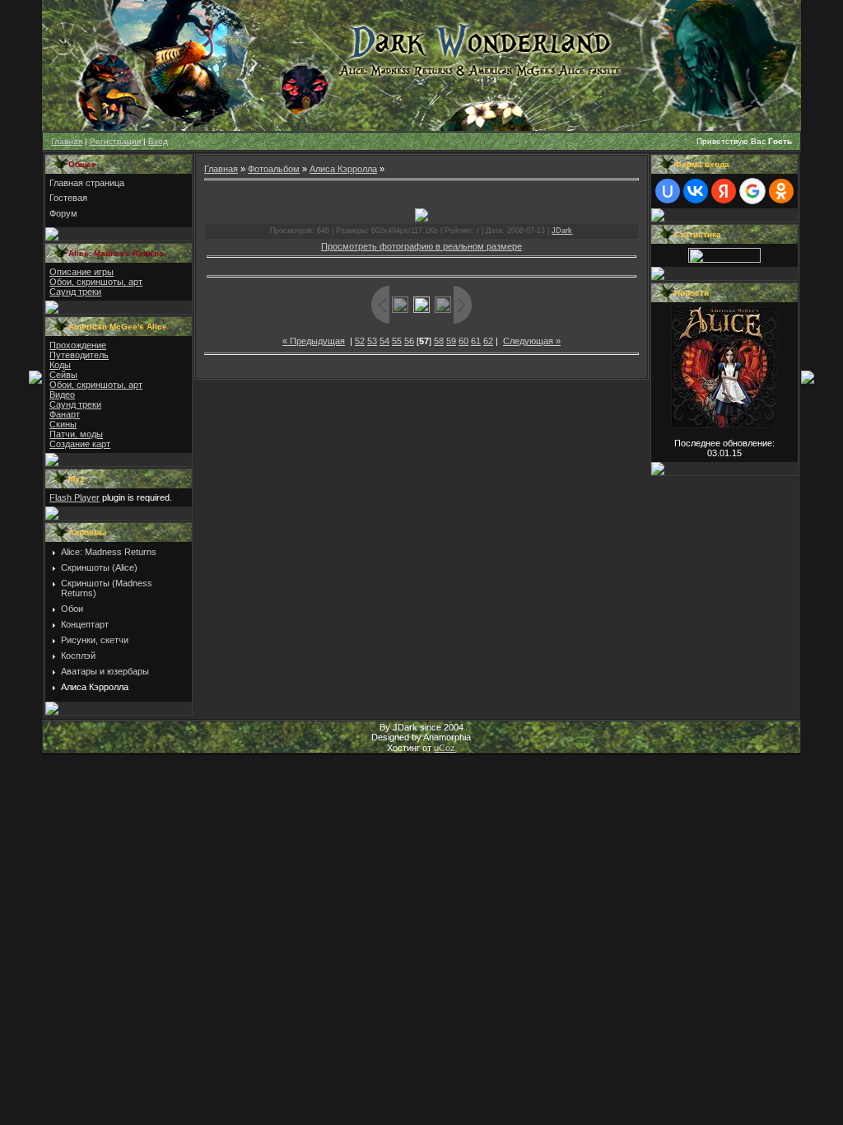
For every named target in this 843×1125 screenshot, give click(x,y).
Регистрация (115, 141)
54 (384, 341)
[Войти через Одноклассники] (781, 191)
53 (372, 341)
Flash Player (74, 497)
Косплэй (78, 656)
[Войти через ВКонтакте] (695, 191)
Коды (60, 365)
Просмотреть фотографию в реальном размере (421, 246)
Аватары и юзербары (105, 671)
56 (409, 341)
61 (476, 341)
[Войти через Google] (752, 191)
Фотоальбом (274, 169)
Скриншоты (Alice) (99, 567)
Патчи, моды (76, 434)
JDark (562, 230)
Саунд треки (75, 291)
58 (439, 341)
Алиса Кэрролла (94, 687)
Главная (66, 141)
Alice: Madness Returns (108, 552)
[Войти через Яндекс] (723, 191)
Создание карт (79, 444)
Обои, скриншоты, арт (95, 282)
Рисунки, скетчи (94, 640)
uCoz (444, 748)
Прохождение (77, 345)
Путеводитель (79, 355)
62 (488, 341)
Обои (72, 609)
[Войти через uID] (667, 191)
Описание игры (81, 272)
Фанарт (64, 414)
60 (463, 341)
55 (397, 341)
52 (360, 341)
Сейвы (63, 375)
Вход (158, 141)
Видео (62, 394)
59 (451, 341)
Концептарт (85, 624)
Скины (63, 424)
